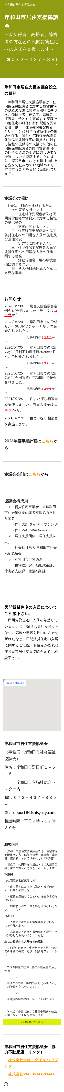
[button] (6, 1085)
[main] (32, 32)
